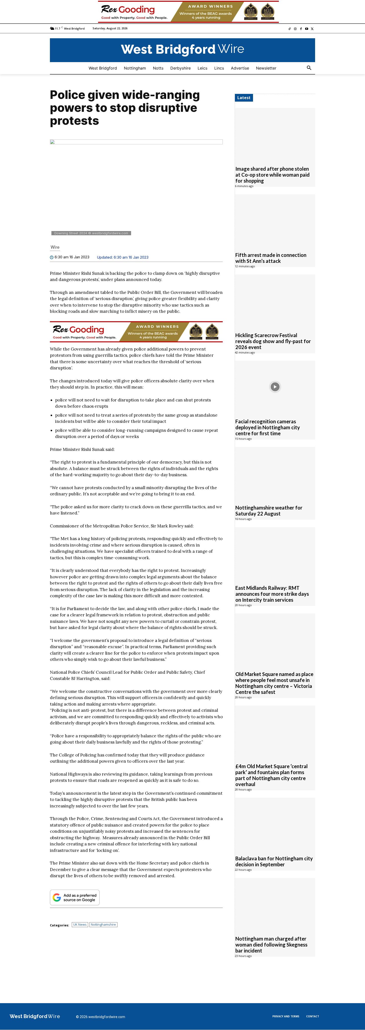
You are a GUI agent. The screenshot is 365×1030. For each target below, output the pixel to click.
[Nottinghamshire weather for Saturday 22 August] (275, 473)
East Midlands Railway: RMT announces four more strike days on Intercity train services (272, 594)
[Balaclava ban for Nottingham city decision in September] (275, 824)
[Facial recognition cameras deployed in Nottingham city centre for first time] (275, 387)
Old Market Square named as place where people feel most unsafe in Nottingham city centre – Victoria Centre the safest (274, 683)
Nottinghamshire (103, 924)
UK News (80, 924)
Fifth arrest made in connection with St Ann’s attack (270, 258)
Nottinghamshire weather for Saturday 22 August (268, 510)
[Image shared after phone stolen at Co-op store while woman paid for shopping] (275, 134)
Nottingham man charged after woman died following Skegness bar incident (271, 944)
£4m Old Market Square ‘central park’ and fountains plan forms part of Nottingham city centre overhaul (271, 775)
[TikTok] (289, 29)
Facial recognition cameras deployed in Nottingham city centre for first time (267, 427)
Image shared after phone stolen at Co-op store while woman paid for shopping (272, 175)
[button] (309, 68)
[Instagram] (295, 29)
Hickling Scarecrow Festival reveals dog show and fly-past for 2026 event (273, 341)
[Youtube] (306, 29)
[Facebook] (301, 29)
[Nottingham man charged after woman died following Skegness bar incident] (275, 904)
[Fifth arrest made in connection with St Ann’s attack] (275, 220)
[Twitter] (312, 29)
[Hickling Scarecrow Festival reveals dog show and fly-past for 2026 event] (275, 301)
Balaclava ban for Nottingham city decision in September (274, 861)
